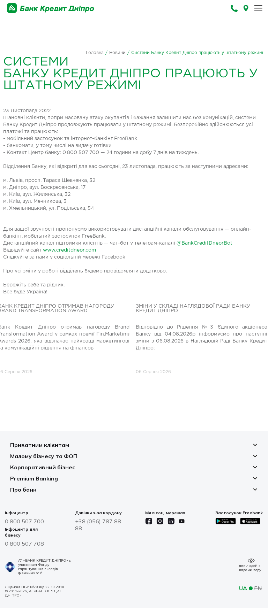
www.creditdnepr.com (69, 250)
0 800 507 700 (24, 521)
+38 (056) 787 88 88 (98, 525)
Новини (117, 53)
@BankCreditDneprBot (204, 243)
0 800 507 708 (24, 543)
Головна (95, 53)
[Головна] (51, 8)
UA (243, 588)
